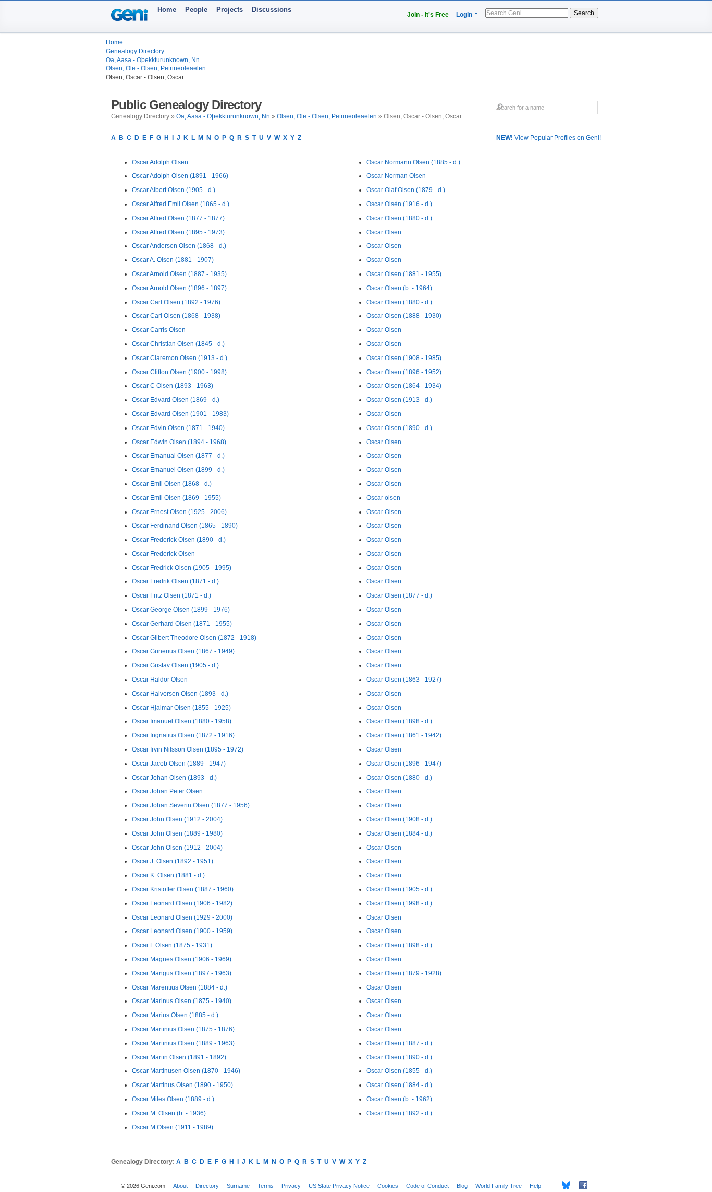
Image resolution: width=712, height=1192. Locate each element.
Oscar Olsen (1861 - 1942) (403, 735)
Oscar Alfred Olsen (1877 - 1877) (178, 218)
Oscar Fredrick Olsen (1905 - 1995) (181, 567)
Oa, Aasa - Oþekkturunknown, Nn (153, 60)
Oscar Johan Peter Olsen (167, 791)
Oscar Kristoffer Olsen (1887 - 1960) (183, 889)
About (180, 1186)
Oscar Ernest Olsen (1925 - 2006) (179, 512)
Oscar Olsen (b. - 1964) (399, 288)
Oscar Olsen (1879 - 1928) (403, 973)
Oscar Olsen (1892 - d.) (399, 1113)
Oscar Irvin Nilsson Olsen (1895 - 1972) (187, 749)
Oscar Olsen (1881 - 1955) (403, 274)
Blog (462, 1186)
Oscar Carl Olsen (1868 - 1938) (176, 315)
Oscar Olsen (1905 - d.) (399, 889)
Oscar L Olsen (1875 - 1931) (172, 945)
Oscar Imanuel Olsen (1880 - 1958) (181, 721)
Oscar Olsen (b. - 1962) (399, 1099)
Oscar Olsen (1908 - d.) (399, 819)
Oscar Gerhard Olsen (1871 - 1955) (182, 623)
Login (464, 14)
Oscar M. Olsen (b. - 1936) (169, 1113)
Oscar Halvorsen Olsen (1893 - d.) (180, 693)
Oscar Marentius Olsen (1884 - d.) (179, 987)
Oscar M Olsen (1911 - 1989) (172, 1127)
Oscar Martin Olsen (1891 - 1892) (179, 1057)
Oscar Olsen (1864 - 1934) (403, 385)
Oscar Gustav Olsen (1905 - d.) (175, 665)
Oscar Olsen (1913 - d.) (399, 399)
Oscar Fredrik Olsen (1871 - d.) (175, 581)
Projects (229, 10)
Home (166, 10)
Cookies (387, 1186)
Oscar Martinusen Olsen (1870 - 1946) (186, 1071)
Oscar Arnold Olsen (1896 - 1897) (179, 288)
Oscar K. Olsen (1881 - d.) (168, 875)
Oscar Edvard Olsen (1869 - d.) (175, 399)
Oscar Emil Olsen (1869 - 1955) (176, 498)
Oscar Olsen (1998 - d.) (399, 903)
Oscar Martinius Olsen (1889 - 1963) (183, 1043)
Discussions (271, 10)
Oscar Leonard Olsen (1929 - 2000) (182, 917)
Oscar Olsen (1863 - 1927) (403, 679)
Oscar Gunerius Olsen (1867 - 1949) (183, 651)
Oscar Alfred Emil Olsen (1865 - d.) (180, 204)
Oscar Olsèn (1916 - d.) (399, 204)
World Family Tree (498, 1186)
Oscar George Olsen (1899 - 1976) (181, 609)
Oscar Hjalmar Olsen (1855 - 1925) (181, 707)
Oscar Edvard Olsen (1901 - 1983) (180, 414)
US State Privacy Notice (339, 1186)
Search (584, 13)
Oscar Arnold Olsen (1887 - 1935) (179, 274)
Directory (207, 1186)
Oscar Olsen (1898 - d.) (399, 721)
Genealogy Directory (135, 51)
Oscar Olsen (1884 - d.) (399, 833)
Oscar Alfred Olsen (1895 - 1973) (178, 232)
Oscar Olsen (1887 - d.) (399, 1043)
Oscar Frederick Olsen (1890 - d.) (179, 539)
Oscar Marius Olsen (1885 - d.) (175, 1015)
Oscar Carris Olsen (159, 329)
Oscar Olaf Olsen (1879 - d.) (405, 190)
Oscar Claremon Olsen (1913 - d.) (179, 358)
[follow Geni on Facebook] (580, 1185)
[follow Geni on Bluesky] (563, 1185)
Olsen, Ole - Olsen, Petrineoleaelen (156, 68)
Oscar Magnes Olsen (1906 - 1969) (181, 959)
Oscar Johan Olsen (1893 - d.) (174, 777)
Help (535, 1186)
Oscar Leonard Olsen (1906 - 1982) (182, 903)
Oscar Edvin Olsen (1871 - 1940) (178, 428)
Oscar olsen (383, 498)
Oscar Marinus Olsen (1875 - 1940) (181, 1001)
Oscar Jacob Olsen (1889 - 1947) (179, 763)
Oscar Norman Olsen (396, 176)
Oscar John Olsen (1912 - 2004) (177, 819)
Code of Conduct (427, 1186)
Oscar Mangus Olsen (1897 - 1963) (181, 973)
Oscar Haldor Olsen (160, 679)
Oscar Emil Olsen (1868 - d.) (172, 483)
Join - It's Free (428, 14)
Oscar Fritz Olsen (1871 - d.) (171, 595)
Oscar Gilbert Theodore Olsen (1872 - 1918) (194, 637)
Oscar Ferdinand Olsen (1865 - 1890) (185, 525)
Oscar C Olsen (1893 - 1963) (172, 385)
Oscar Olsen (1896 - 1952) (403, 372)
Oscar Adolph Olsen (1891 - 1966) (180, 176)
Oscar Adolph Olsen (160, 162)
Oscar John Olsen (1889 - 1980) (177, 833)
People (196, 10)
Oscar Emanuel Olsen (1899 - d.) (178, 469)
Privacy (291, 1186)
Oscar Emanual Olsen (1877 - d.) (178, 455)
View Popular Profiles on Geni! (548, 137)
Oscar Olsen (383, 232)
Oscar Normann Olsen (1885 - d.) (413, 162)
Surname (238, 1186)
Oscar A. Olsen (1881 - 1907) (173, 260)
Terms (265, 1186)
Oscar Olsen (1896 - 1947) (403, 763)
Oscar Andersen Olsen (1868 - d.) (179, 245)
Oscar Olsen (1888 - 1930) (403, 315)
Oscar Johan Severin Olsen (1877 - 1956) (191, 805)
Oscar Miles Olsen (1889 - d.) (173, 1099)
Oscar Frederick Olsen (163, 553)
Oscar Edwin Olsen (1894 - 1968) (179, 442)
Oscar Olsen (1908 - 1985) (403, 358)
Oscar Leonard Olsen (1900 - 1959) (182, 931)
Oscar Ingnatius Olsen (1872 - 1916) (183, 735)
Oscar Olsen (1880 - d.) (399, 218)
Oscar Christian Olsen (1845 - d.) (178, 344)
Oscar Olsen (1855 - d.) (399, 1071)
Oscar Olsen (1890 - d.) (399, 428)
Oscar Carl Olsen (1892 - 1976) (176, 302)
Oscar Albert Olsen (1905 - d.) (173, 190)
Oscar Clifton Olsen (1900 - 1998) (179, 372)
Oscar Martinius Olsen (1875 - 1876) (183, 1029)
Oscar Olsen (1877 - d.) (399, 595)
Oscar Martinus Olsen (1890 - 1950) (182, 1085)
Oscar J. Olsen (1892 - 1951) (172, 861)
